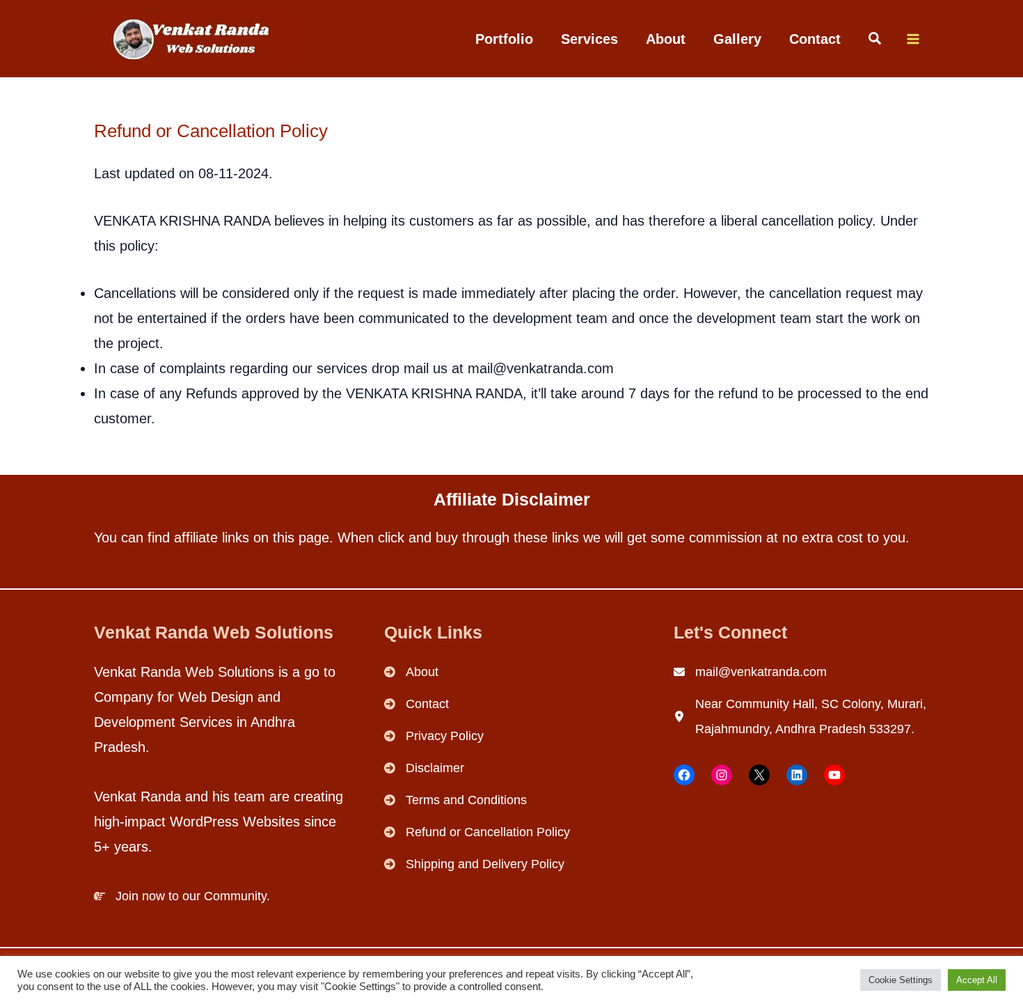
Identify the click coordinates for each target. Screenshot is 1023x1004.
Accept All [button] (976, 980)
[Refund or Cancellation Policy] (477, 832)
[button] (875, 40)
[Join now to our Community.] (182, 896)
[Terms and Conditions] (455, 800)
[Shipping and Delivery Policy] (474, 864)
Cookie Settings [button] (901, 980)
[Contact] (416, 703)
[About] (411, 671)
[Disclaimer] (424, 768)
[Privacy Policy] (434, 735)
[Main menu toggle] (912, 38)
